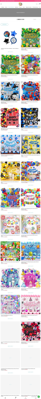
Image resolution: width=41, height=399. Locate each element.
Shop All (20, 7)
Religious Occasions (28, 7)
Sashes (24, 7)
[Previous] (0, 7)
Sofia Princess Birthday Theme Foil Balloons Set (28, 368)
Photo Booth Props (35, 7)
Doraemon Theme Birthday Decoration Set (7, 155)
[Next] (40, 7)
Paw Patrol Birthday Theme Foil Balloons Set (27, 181)
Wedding (2, 7)
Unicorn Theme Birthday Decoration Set (7, 315)
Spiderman (16, 7)
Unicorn (6, 7)
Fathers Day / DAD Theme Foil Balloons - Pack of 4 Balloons (9, 48)
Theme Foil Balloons (11, 7)
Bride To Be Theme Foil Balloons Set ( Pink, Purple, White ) (29, 395)
